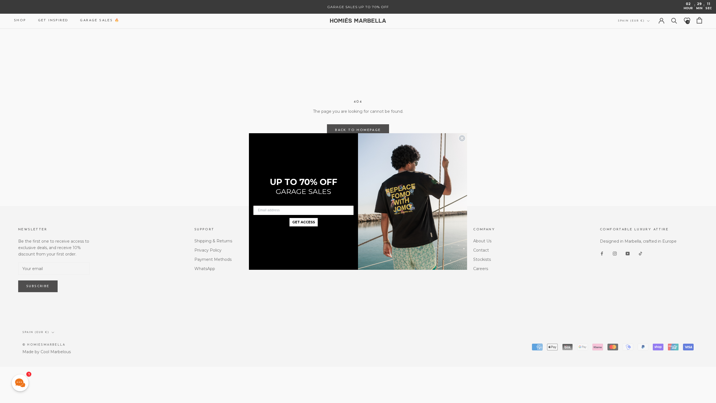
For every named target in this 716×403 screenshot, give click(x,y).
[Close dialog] (462, 138)
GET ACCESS (303, 222)
